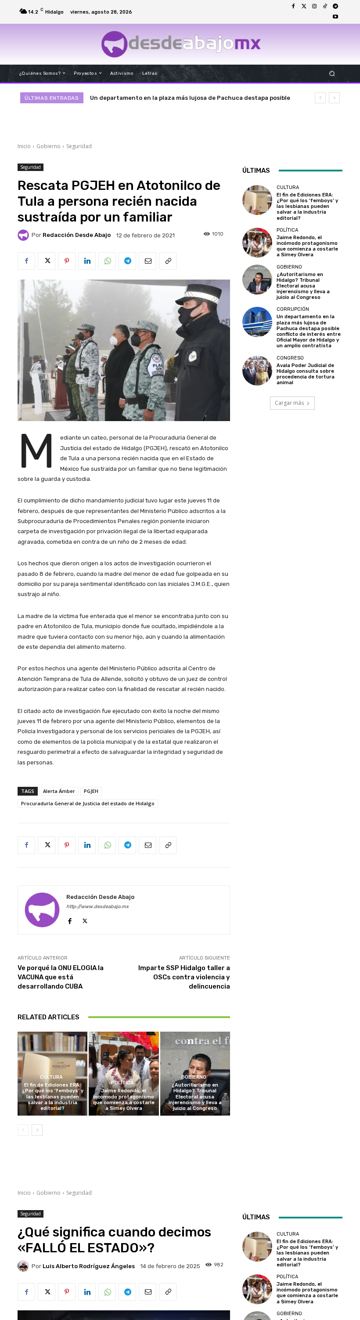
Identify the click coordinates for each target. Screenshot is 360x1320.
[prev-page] (23, 1130)
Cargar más (289, 403)
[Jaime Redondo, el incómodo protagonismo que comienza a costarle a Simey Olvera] (123, 1074)
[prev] (320, 97)
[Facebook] (293, 6)
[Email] (147, 261)
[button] (332, 73)
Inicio (24, 146)
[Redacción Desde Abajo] (25, 235)
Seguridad (79, 146)
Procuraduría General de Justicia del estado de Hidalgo (88, 803)
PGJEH (91, 791)
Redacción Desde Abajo (77, 235)
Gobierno (48, 146)
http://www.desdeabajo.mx (97, 906)
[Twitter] (304, 6)
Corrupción (293, 309)
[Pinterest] (67, 261)
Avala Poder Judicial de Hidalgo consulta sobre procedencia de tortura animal (306, 374)
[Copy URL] (167, 261)
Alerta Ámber (59, 791)
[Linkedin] (87, 261)
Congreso (290, 358)
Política (122, 1082)
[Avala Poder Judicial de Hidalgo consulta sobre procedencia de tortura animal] (257, 370)
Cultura (51, 1077)
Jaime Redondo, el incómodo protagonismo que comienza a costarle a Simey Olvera (124, 1099)
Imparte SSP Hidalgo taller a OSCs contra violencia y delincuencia (184, 977)
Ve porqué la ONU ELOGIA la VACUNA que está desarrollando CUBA (61, 977)
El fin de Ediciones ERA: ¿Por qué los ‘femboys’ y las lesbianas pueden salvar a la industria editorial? (52, 1096)
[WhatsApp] (107, 261)
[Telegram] (335, 6)
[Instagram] (314, 6)
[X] (46, 261)
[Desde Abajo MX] (181, 44)
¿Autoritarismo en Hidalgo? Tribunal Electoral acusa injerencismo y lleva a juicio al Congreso (195, 1096)
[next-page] (37, 1130)
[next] (334, 97)
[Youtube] (335, 17)
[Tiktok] (325, 6)
